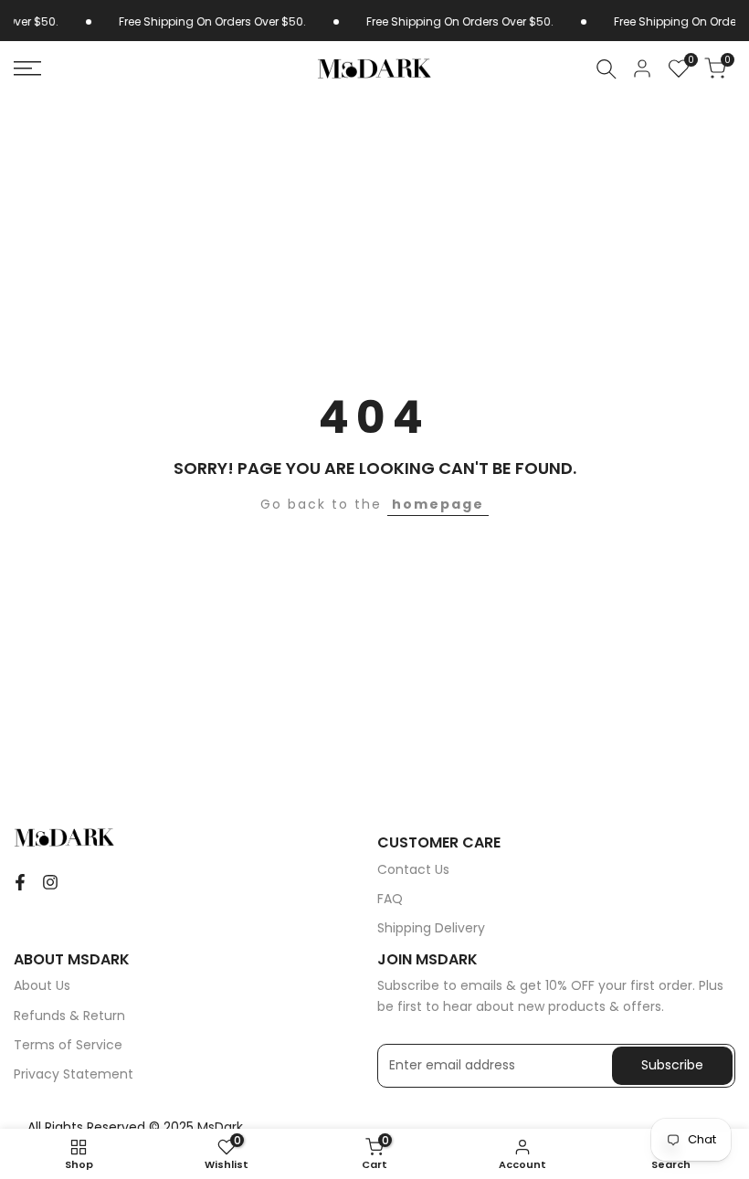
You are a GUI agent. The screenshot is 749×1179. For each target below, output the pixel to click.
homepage (438, 504)
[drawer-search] (606, 68)
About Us (42, 985)
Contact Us (413, 869)
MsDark (220, 1127)
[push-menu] (27, 68)
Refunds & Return (69, 1015)
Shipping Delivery (431, 928)
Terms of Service (68, 1045)
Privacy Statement (73, 1074)
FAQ (390, 899)
